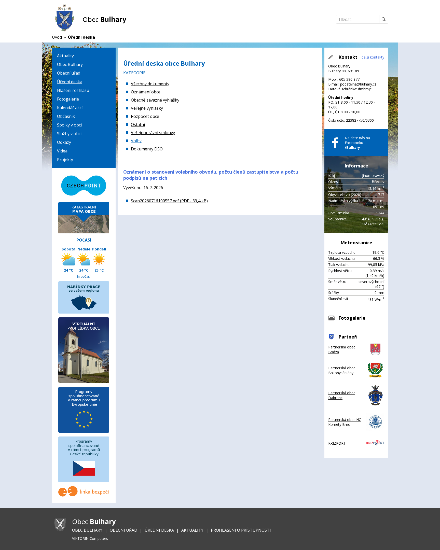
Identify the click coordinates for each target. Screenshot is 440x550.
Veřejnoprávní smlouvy (153, 132)
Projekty (65, 159)
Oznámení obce (145, 92)
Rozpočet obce (145, 116)
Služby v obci (69, 133)
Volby (136, 141)
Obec (104, 19)
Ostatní (138, 124)
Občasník (66, 116)
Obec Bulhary (70, 64)
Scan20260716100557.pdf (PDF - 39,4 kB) (169, 201)
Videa (62, 151)
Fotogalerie (68, 99)
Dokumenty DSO (147, 149)
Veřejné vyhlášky (147, 108)
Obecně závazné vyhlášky (155, 100)
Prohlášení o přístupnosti (241, 530)
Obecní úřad (68, 73)
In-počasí (83, 276)
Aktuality (65, 56)
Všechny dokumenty (150, 84)
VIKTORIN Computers (90, 538)
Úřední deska (69, 81)
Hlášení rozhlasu (73, 90)
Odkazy (64, 142)
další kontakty (373, 57)
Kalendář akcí (69, 107)
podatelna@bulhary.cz (358, 84)
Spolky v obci (69, 125)
